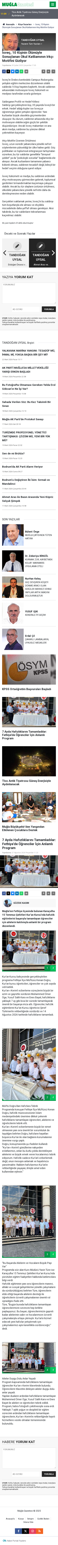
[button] (43, 71)
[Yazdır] (26, 71)
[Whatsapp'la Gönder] (21, 71)
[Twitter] (8, 71)
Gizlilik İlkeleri (43, 1519)
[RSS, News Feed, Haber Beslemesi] (39, 1531)
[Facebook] (4, 71)
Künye (21, 1519)
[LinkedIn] (17, 71)
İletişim (30, 1519)
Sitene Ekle (28, 1522)
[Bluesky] (12, 71)
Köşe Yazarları (25, 24)
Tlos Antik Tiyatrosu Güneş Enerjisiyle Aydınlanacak (30, 14)
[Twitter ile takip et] (25, 1531)
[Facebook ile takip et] (18, 1531)
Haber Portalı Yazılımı (16, 1541)
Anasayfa (9, 24)
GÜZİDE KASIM (21, 903)
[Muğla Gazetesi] (18, 4)
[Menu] (52, 4)
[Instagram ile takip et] (32, 1531)
